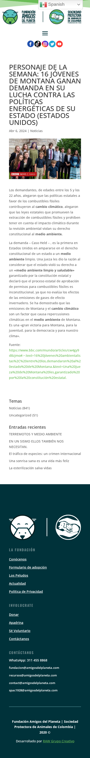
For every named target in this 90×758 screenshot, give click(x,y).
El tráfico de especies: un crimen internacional (45, 453)
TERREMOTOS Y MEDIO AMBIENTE (35, 434)
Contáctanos (19, 639)
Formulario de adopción (28, 567)
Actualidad (17, 583)
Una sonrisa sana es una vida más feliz (39, 461)
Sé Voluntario (19, 630)
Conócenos (18, 559)
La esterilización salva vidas (30, 468)
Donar (14, 614)
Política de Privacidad (26, 591)
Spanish (56, 4)
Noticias (36, 131)
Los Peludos (18, 575)
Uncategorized (20, 415)
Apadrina (16, 622)
